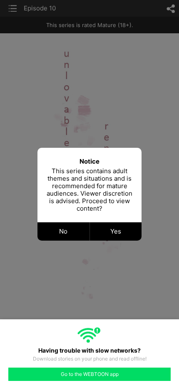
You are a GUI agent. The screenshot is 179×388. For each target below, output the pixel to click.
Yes (115, 231)
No (63, 231)
